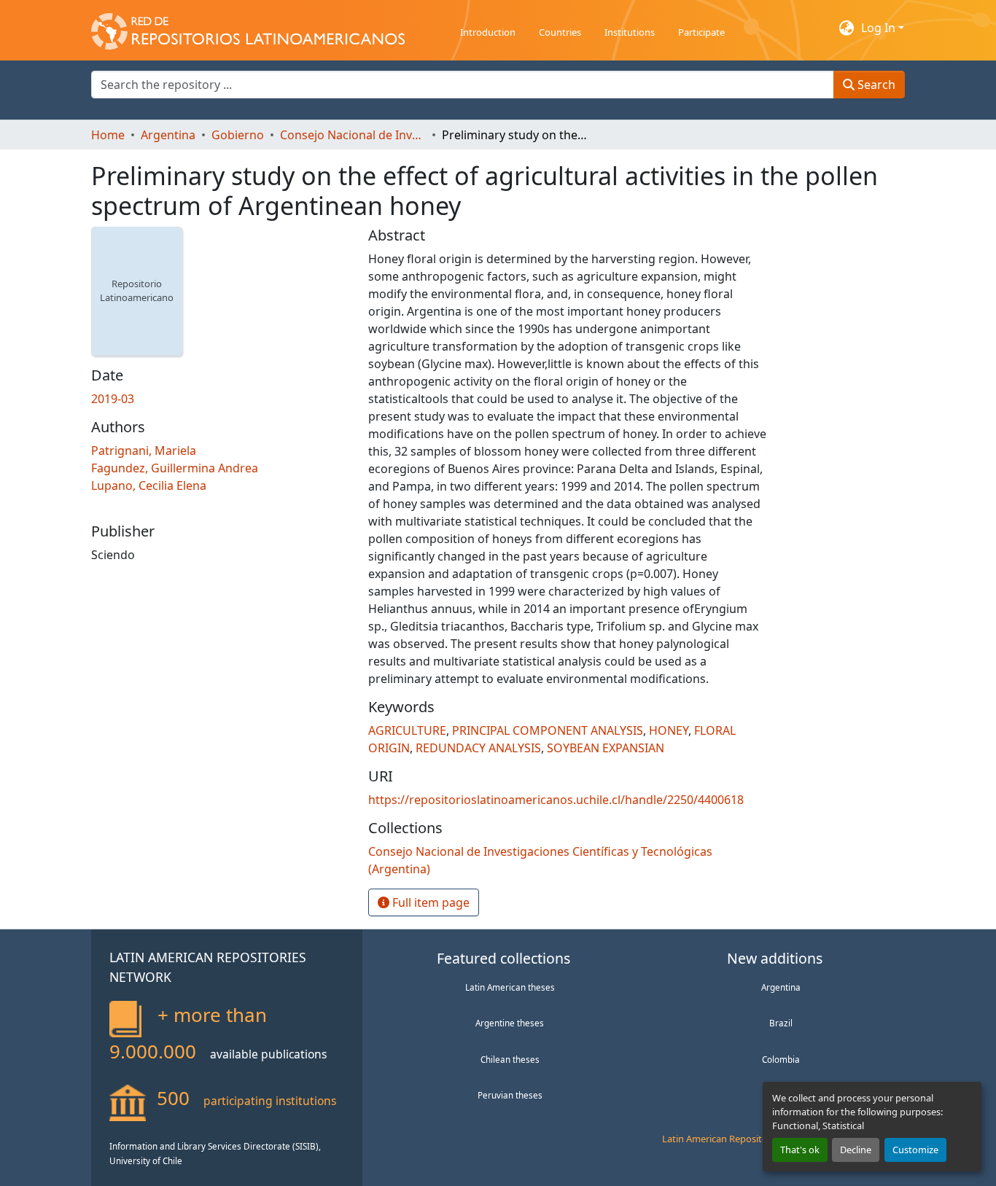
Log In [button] (879, 28)
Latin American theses (510, 987)
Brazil (781, 1023)
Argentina (781, 987)
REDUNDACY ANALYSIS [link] (478, 748)
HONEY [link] (668, 730)
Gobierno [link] (237, 135)
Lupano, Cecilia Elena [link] (148, 485)
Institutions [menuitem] (629, 32)
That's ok (800, 1149)
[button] (248, 28)
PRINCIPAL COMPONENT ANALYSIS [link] (547, 730)
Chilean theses (510, 1059)
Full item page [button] (429, 902)
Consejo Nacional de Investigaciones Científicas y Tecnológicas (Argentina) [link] (353, 135)
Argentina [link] (168, 135)
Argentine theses (509, 1023)
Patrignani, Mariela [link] (143, 450)
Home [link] (108, 135)
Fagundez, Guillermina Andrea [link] (174, 468)
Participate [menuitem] (701, 32)
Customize (915, 1149)
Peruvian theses (510, 1095)
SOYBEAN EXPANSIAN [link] (605, 748)
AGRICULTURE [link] (407, 730)
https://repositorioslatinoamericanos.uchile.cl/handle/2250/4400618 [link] (556, 800)
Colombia (781, 1059)
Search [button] (875, 85)
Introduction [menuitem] (487, 32)
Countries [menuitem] (560, 32)
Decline (855, 1149)
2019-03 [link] (112, 399)
